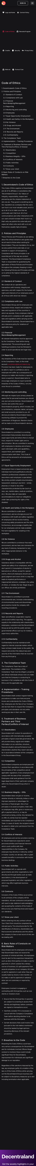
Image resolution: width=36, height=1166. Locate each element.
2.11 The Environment (11, 129)
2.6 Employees (9, 113)
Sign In (23, 3)
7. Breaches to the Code (11, 178)
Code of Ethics (9, 31)
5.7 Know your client (11, 169)
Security (17, 50)
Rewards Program (24, 31)
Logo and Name (10, 12)
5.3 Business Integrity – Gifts (14, 156)
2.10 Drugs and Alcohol (12, 125)
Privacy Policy (29, 50)
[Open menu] (32, 3)
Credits (7, 50)
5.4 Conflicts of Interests (12, 159)
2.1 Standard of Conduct (12, 95)
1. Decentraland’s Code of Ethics (14, 88)
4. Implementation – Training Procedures (17, 141)
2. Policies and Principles (11, 91)
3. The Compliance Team (11, 138)
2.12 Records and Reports (13, 132)
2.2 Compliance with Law (13, 98)
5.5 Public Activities (10, 163)
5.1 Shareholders (9, 150)
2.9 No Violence (9, 122)
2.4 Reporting (8, 106)
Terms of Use (19, 69)
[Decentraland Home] (4, 3)
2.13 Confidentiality (10, 135)
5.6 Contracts (8, 166)
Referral (7, 69)
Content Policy (24, 12)
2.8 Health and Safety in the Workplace (18, 119)
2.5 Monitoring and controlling (15, 110)
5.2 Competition (9, 153)
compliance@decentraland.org (19, 364)
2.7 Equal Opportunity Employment (16, 116)
